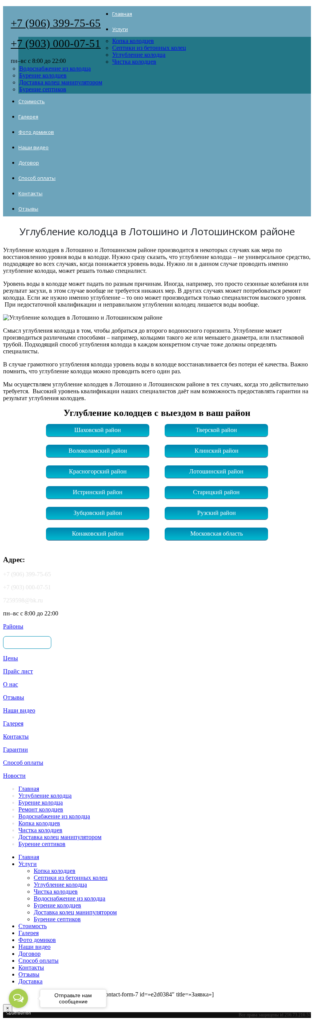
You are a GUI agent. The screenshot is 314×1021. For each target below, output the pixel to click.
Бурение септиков (42, 89)
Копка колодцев (133, 41)
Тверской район (216, 430)
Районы (13, 626)
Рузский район (216, 513)
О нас (10, 684)
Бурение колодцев (43, 75)
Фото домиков (36, 132)
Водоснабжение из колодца (55, 68)
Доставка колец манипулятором (60, 82)
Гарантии (15, 749)
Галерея (28, 116)
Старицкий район (216, 492)
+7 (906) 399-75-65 (56, 23)
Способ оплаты (37, 178)
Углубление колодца (138, 54)
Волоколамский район (98, 450)
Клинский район (217, 450)
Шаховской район (97, 430)
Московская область (216, 533)
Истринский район (98, 492)
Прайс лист (18, 671)
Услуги (120, 29)
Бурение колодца (40, 802)
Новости (14, 775)
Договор (28, 162)
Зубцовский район (98, 513)
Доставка (30, 981)
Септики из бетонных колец (149, 48)
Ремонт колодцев (40, 809)
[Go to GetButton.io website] (18, 1013)
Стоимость (31, 101)
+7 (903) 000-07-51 (56, 43)
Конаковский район (98, 533)
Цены (10, 658)
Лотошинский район (216, 471)
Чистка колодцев (134, 61)
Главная (122, 13)
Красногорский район (98, 471)
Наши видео (33, 147)
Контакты (30, 193)
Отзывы (28, 208)
